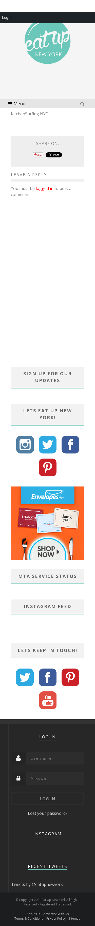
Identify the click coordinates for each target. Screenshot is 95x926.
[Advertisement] (51, 89)
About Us (33, 914)
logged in (44, 188)
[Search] (83, 103)
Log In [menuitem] (7, 17)
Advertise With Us (56, 914)
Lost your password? (47, 813)
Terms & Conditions (28, 918)
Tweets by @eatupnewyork (37, 884)
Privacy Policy (56, 918)
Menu (19, 104)
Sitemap (75, 918)
